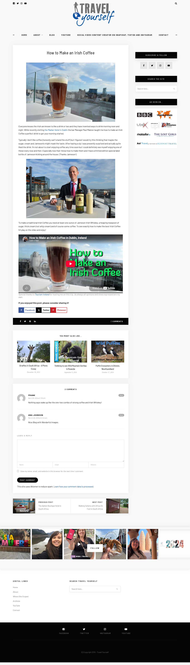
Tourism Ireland (42, 294)
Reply (121, 395)
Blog (52, 35)
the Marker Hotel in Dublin (56, 130)
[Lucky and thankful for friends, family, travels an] (175, 544)
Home (24, 35)
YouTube (66, 35)
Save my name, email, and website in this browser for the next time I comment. (51, 471)
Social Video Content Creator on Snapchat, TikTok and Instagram (114, 35)
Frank (31, 395)
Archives (16, 601)
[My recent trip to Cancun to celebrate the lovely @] (15, 544)
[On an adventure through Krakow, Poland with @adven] (111, 544)
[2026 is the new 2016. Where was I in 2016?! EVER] (47, 544)
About (37, 35)
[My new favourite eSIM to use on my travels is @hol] (79, 544)
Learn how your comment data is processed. (74, 486)
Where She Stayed (20, 596)
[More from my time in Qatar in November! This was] (143, 544)
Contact (164, 35)
